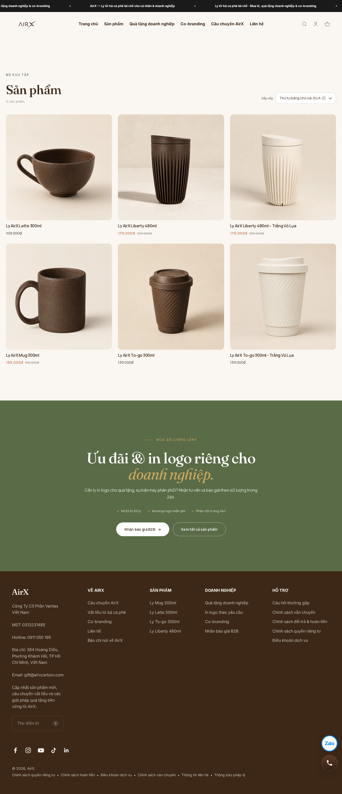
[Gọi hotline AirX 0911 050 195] (329, 763)
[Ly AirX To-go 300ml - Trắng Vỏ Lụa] (283, 296)
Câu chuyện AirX (227, 24)
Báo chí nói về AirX (105, 640)
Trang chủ (88, 24)
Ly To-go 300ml (165, 621)
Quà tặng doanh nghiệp (152, 24)
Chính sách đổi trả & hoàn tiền (299, 621)
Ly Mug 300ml (163, 602)
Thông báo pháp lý (229, 775)
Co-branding (193, 24)
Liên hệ (257, 24)
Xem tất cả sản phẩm (199, 529)
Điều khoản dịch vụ (290, 640)
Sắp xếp (267, 98)
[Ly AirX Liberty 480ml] (171, 167)
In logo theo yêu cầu (224, 612)
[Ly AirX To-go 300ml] (171, 296)
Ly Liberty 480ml (165, 631)
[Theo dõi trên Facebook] (15, 750)
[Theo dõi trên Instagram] (28, 750)
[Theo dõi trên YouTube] (41, 750)
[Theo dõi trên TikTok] (53, 750)
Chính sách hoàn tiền (78, 775)
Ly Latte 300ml (163, 612)
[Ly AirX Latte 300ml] (59, 167)
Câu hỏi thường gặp (290, 602)
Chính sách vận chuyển (293, 612)
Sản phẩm (113, 24)
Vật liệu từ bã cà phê (107, 612)
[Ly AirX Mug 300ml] (59, 296)
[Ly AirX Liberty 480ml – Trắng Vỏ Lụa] (283, 167)
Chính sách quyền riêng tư (296, 631)
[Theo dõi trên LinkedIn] (66, 750)
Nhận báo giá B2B (142, 529)
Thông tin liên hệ (195, 775)
